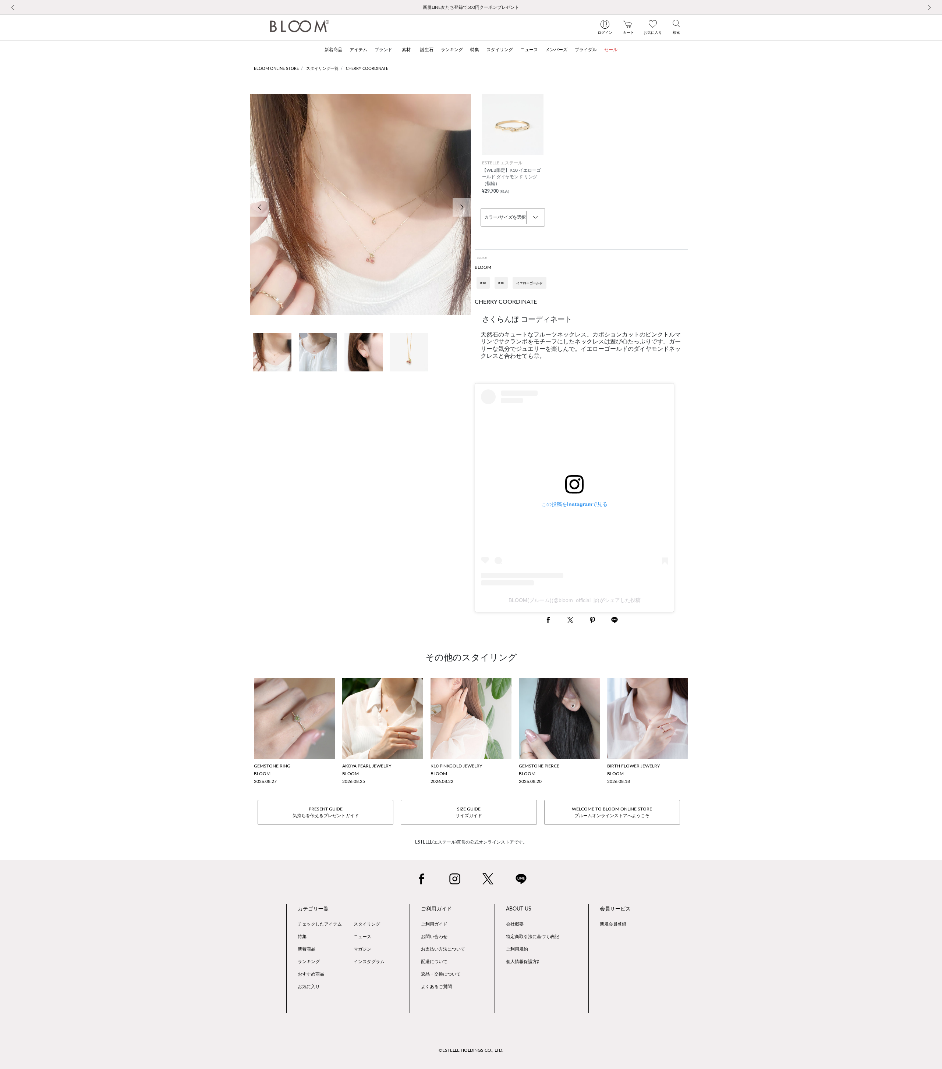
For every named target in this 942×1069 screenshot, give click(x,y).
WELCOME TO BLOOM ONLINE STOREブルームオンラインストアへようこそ (612, 812)
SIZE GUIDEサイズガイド (469, 812)
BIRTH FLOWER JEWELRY (633, 766)
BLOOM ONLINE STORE (276, 69)
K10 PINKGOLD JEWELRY (456, 766)
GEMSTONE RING (272, 766)
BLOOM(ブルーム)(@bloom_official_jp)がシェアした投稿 (575, 600)
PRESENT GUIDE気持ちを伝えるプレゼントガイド (326, 812)
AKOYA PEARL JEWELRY (366, 766)
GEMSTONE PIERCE (539, 766)
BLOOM (483, 267)
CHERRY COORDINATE (367, 69)
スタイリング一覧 (322, 69)
